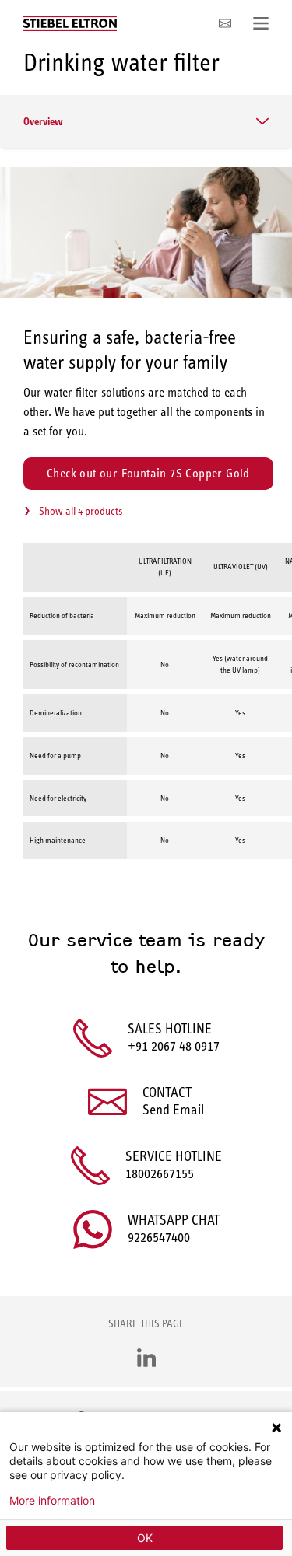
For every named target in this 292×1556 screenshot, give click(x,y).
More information (52, 1501)
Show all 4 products (80, 511)
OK (145, 1537)
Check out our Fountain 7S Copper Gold (148, 473)
